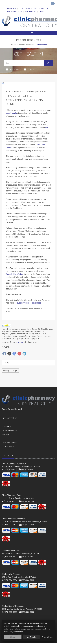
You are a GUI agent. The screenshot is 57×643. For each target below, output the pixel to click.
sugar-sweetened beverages (29, 302)
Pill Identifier (30, 9)
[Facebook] (53, 3)
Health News (15, 69)
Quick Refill (44, 9)
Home (13, 44)
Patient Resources (26, 44)
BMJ (47, 127)
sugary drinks (11, 113)
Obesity (6, 370)
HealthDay (19, 342)
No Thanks (31, 637)
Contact (5, 434)
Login (41, 12)
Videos (31, 69)
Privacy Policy (8, 446)
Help (21, 9)
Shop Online (7, 426)
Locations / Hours (14, 12)
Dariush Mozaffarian (14, 274)
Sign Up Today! (30, 12)
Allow (12, 637)
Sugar (15, 370)
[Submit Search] (48, 63)
